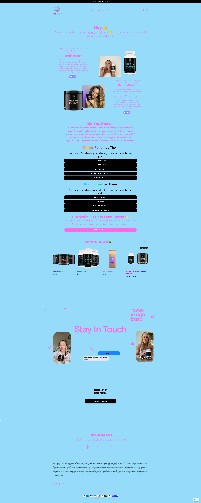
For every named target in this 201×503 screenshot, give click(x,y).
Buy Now (72, 76)
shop (92, 10)
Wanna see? (100, 230)
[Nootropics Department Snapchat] (132, 343)
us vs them (100, 10)
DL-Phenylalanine (100, 173)
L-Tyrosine (100, 165)
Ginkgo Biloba (100, 206)
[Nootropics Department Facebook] (65, 309)
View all (146, 242)
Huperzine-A (100, 178)
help (108, 10)
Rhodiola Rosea (100, 210)
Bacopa (100, 202)
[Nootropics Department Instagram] (152, 316)
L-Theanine (100, 161)
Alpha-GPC (100, 169)
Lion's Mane (100, 197)
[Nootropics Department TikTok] (49, 346)
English (100, 491)
